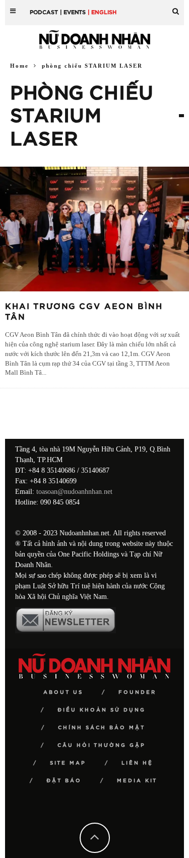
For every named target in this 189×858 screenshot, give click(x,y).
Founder (137, 692)
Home (19, 66)
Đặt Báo (64, 780)
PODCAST (44, 12)
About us (63, 692)
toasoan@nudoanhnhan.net (74, 491)
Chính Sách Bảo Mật (101, 727)
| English (102, 12)
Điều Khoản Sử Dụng (101, 710)
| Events (73, 12)
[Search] (175, 7)
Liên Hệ (137, 763)
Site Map (68, 763)
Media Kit (137, 780)
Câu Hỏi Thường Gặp (101, 745)
